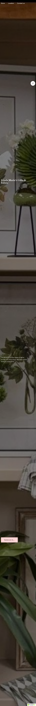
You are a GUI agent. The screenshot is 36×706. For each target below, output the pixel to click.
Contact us (21, 3)
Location (11, 3)
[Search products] (33, 83)
